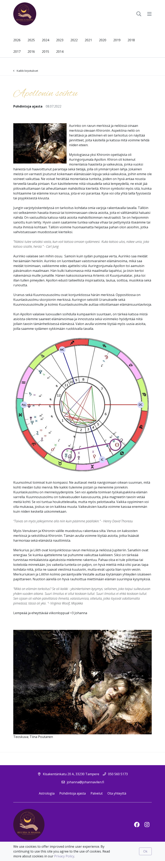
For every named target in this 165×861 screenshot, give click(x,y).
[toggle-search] (138, 14)
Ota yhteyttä (116, 793)
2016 (31, 51)
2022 (74, 40)
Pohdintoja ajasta (72, 793)
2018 (131, 40)
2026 (17, 40)
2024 (45, 40)
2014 (59, 51)
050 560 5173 (118, 774)
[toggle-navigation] (149, 14)
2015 (45, 51)
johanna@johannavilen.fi (85, 782)
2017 (17, 51)
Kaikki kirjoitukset (27, 70)
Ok (145, 851)
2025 (31, 40)
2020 (102, 40)
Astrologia (47, 793)
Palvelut (97, 793)
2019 (117, 40)
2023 (59, 40)
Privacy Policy (64, 856)
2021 (88, 40)
